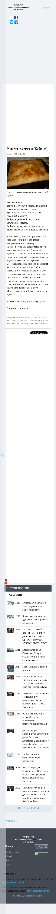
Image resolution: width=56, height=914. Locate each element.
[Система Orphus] (41, 846)
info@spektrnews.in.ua (38, 890)
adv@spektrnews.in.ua (13, 882)
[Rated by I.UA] (41, 854)
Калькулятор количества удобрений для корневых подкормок (35, 619)
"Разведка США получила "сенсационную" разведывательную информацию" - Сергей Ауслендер (35, 700)
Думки (8, 860)
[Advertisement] (28, 53)
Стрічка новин (12, 852)
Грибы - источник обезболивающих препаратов (31, 757)
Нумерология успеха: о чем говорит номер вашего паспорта (34, 606)
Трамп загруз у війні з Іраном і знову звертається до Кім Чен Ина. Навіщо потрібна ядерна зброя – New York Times (35, 794)
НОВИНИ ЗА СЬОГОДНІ (28, 808)
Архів (8, 864)
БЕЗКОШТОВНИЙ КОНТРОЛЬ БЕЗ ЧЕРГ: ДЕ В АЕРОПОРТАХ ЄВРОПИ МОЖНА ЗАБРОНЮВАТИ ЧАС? (34, 636)
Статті (8, 856)
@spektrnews (10, 820)
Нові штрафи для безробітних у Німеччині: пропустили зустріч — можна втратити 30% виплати (35, 774)
